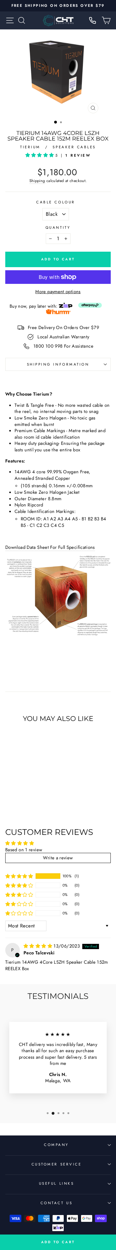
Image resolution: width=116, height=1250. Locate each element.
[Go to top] (98, 1191)
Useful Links (56, 1183)
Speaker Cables (74, 147)
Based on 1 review (23, 849)
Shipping (37, 181)
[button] (40, 155)
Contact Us (56, 1202)
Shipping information (58, 364)
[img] (39, 946)
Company (56, 1144)
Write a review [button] (58, 857)
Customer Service (57, 1164)
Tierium (31, 147)
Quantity (58, 227)
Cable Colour (55, 202)
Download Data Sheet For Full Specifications (50, 547)
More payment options (57, 292)
